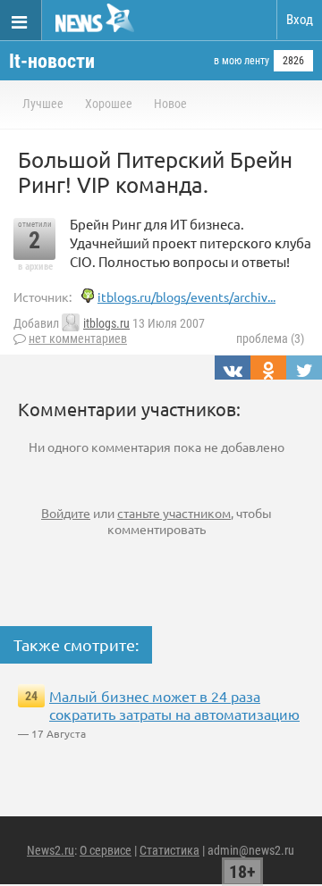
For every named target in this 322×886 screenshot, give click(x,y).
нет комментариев (78, 338)
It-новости (52, 61)
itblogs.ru (106, 323)
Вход (299, 20)
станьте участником (174, 513)
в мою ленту (241, 60)
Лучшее (43, 103)
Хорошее (108, 103)
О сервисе (105, 850)
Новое (170, 103)
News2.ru (50, 850)
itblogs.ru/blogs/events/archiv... (186, 296)
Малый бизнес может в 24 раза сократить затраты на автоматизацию (174, 705)
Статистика (169, 850)
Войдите (65, 513)
